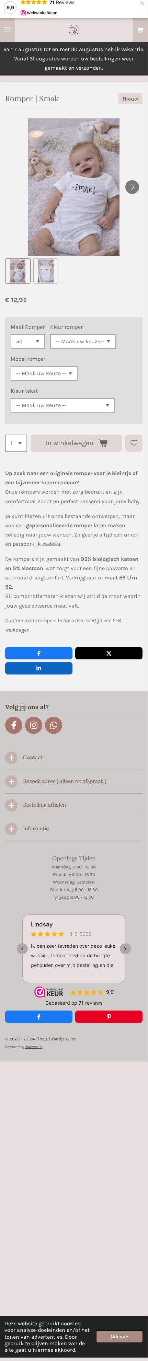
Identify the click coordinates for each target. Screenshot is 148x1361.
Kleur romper (66, 327)
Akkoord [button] (119, 1337)
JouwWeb (33, 1047)
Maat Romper (28, 327)
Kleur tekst (24, 391)
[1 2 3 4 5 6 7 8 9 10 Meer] (16, 443)
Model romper (28, 359)
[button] (18, 271)
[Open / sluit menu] (7, 30)
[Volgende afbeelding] (132, 187)
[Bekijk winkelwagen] (140, 30)
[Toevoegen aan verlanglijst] (134, 443)
